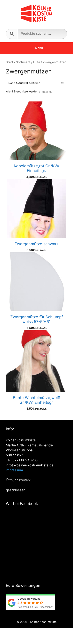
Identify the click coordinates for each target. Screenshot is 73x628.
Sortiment (23, 62)
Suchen (12, 34)
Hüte (36, 62)
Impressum (14, 470)
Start (9, 62)
